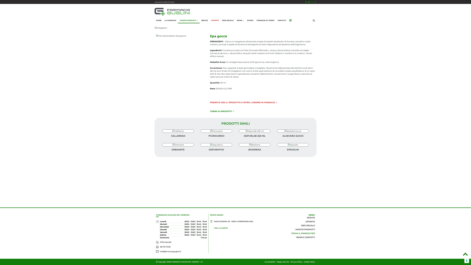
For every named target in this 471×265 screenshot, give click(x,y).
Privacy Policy (296, 262)
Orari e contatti (305, 237)
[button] (290, 20)
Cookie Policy (309, 262)
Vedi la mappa (221, 228)
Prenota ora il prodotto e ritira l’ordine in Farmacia (242, 102)
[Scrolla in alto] (465, 255)
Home (158, 20)
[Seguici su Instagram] (309, 2)
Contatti (282, 20)
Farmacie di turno (265, 20)
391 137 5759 (165, 247)
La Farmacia (170, 20)
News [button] (239, 20)
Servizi (204, 20)
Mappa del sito (283, 262)
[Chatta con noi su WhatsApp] (312, 2)
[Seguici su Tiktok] (315, 2)
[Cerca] (313, 20)
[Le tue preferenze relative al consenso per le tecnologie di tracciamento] (466, 260)
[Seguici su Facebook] (306, 2)
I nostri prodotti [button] (187, 20)
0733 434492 (165, 242)
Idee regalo (308, 225)
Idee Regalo (228, 20)
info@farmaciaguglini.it (170, 251)
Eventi (250, 20)
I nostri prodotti (305, 229)
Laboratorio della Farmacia (164, 2)
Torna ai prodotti (221, 111)
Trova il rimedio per (303, 233)
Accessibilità (270, 262)
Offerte (215, 20)
